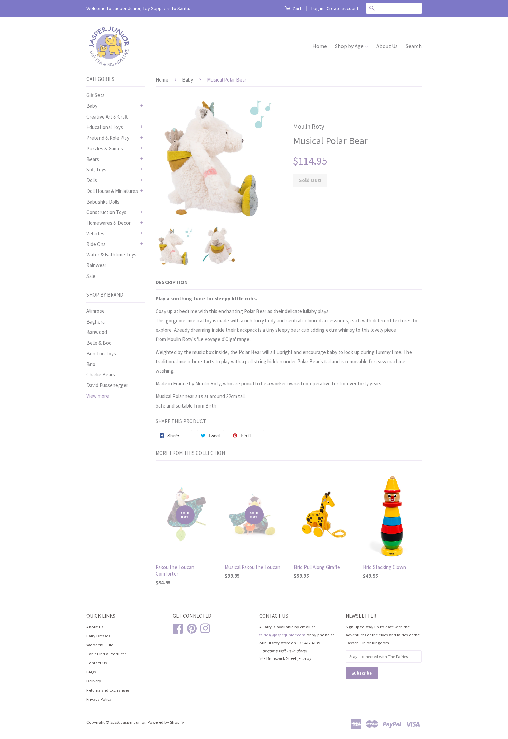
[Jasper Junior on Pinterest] (192, 627)
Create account (342, 8)
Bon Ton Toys (101, 353)
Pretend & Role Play (107, 137)
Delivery (93, 680)
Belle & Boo (99, 342)
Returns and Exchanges (107, 690)
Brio (90, 364)
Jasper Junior (133, 722)
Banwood (96, 332)
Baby (91, 106)
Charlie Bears (100, 374)
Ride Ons (96, 244)
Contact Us (96, 662)
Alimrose (95, 311)
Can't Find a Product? (106, 653)
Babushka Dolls (103, 201)
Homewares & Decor (108, 222)
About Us (387, 46)
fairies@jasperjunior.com (282, 634)
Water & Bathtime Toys (111, 254)
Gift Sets (95, 95)
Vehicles (95, 233)
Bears (92, 159)
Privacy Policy (99, 699)
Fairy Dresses (98, 635)
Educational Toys (104, 127)
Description (172, 282)
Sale (90, 276)
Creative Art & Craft (107, 116)
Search (414, 46)
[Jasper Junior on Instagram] (205, 627)
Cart (296, 9)
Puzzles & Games (104, 148)
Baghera (95, 321)
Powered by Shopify (166, 722)
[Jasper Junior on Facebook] (178, 627)
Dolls (91, 180)
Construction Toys (106, 212)
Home (319, 46)
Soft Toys (96, 169)
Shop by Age (350, 46)
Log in (317, 8)
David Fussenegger (107, 385)
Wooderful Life (99, 644)
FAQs (91, 671)
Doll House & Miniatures (112, 191)
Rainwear (96, 265)
